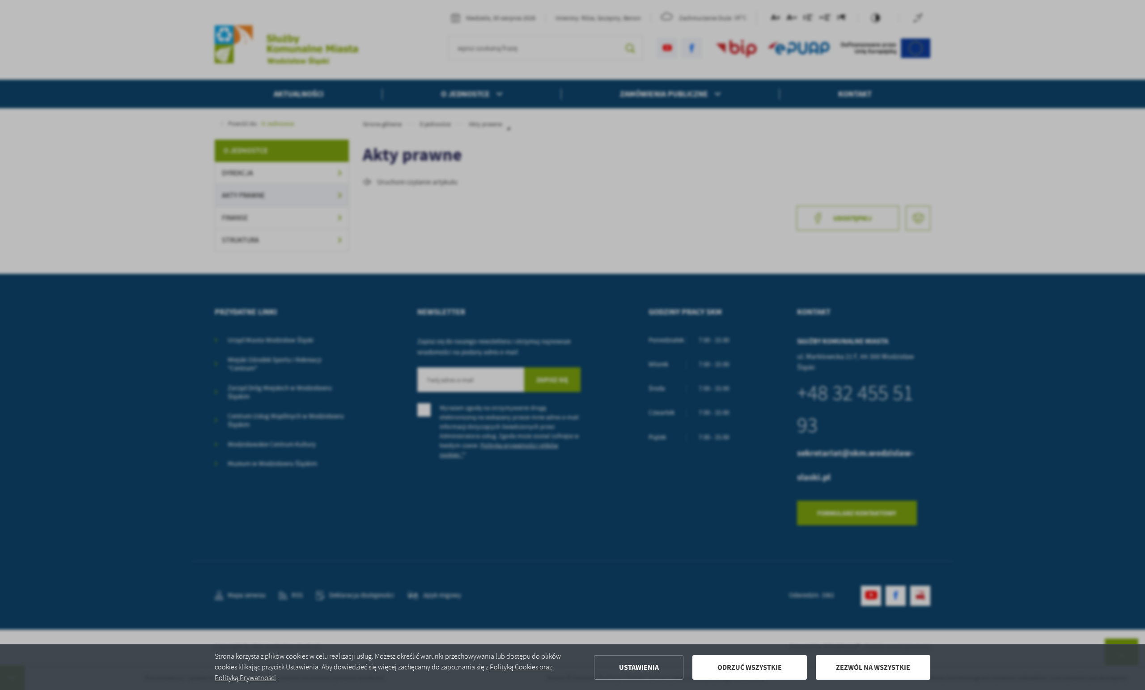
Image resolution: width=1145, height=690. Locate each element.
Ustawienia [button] (639, 667)
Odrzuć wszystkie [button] (749, 667)
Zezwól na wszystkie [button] (873, 667)
